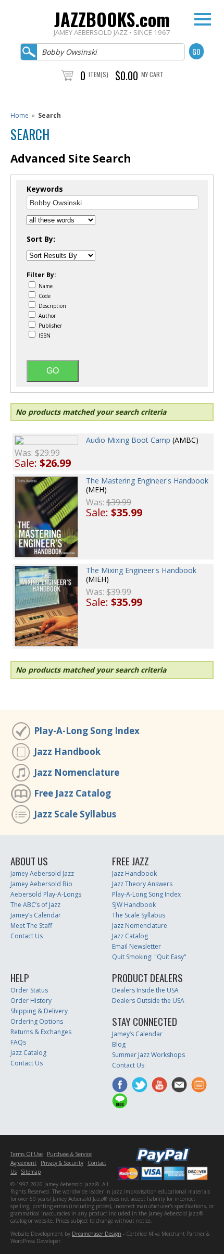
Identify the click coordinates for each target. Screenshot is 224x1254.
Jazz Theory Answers (142, 883)
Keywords (45, 189)
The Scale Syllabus (138, 915)
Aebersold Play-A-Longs (45, 894)
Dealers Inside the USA (145, 990)
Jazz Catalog (130, 936)
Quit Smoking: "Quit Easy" (149, 956)
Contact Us (26, 936)
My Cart (152, 74)
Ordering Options (36, 1021)
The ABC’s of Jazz (35, 904)
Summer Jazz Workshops (148, 1054)
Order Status (29, 990)
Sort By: (41, 239)
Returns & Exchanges (40, 1031)
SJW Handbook (134, 904)
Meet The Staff (31, 925)
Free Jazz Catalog (72, 793)
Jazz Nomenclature (76, 772)
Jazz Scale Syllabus (75, 814)
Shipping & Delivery (39, 1011)
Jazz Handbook (67, 752)
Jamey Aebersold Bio (41, 883)
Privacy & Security (62, 1162)
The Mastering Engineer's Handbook (147, 481)
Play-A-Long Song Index (87, 731)
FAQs (18, 1042)
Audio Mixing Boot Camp (128, 440)
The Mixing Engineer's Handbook (141, 570)
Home (19, 115)
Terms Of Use (26, 1154)
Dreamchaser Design (96, 1233)
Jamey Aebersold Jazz (42, 873)
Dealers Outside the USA (148, 1000)
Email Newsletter (136, 946)
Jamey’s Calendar (35, 915)
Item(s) (98, 74)
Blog (119, 1044)
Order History (31, 1000)
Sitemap (31, 1171)
